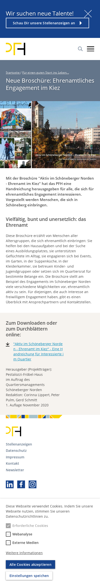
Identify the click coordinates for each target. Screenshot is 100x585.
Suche (80, 48)
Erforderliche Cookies (30, 525)
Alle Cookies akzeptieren (30, 564)
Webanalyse (22, 534)
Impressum (15, 457)
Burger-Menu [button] (90, 48)
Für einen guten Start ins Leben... (45, 72)
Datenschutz (16, 450)
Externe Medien (25, 542)
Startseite (13, 72)
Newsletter (15, 470)
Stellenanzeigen (19, 444)
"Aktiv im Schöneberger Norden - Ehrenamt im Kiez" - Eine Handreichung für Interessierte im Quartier (38, 351)
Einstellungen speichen (29, 575)
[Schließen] (88, 14)
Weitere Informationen (24, 552)
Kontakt (12, 463)
